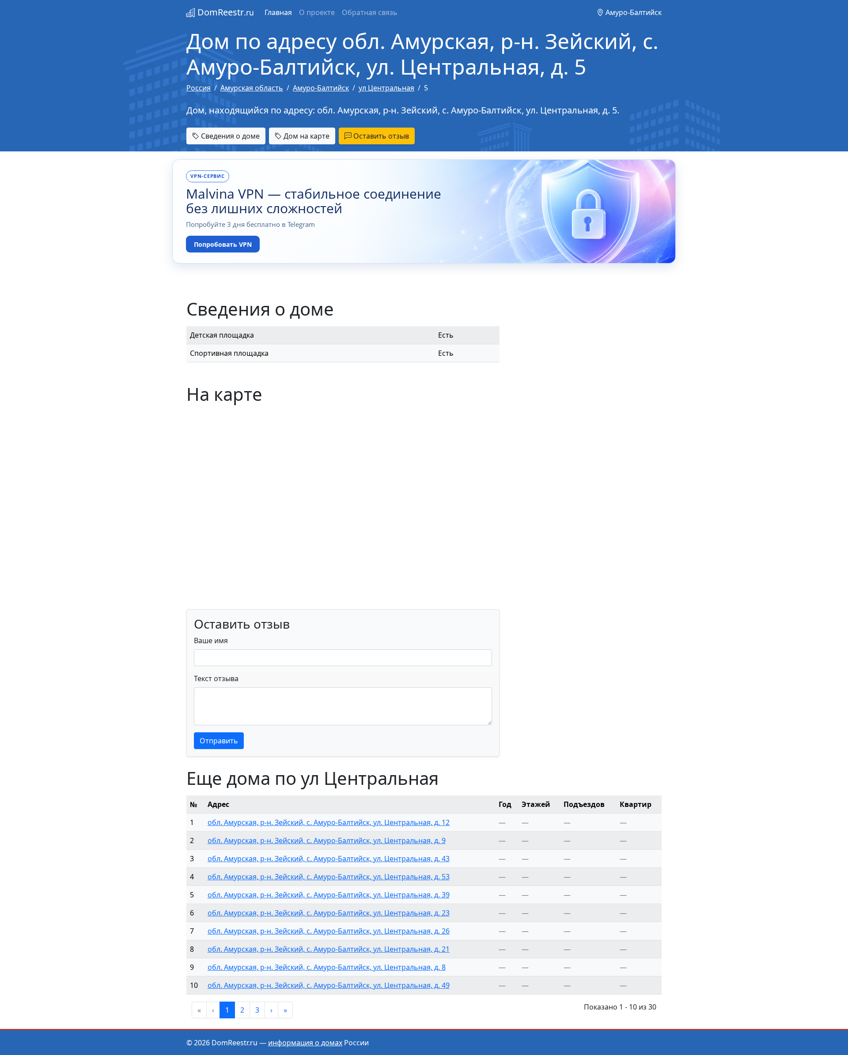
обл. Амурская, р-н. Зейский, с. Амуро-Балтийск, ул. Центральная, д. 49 (329, 985)
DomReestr (224, 12)
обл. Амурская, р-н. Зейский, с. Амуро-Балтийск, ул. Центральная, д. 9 (327, 840)
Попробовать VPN (223, 244)
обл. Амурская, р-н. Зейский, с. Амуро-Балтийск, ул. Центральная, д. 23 (329, 913)
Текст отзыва (216, 678)
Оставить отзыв (380, 136)
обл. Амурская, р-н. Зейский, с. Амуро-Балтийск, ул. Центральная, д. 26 (329, 931)
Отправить (219, 741)
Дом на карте (305, 136)
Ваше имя (211, 640)
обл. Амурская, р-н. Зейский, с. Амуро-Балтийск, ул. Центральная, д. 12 (329, 822)
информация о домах (305, 1042)
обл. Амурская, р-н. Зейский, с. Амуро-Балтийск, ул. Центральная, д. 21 (329, 949)
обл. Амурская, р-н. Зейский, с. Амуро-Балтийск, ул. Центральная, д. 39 (329, 895)
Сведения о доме (229, 136)
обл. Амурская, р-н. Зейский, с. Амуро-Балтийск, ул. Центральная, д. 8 (327, 967)
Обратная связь (370, 12)
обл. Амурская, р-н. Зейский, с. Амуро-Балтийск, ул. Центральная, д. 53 (329, 877)
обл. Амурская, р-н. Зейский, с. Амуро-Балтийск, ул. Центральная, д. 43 (329, 858)
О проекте (317, 12)
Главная (278, 12)
